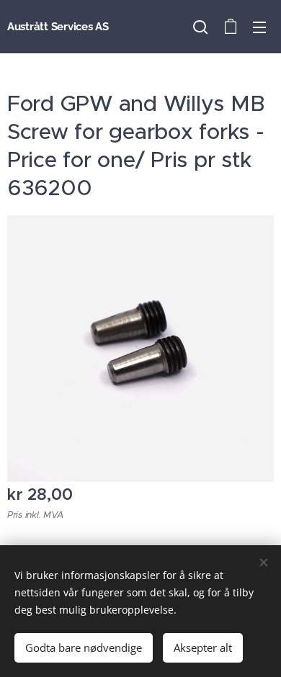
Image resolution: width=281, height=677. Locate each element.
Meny (259, 26)
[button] (200, 27)
